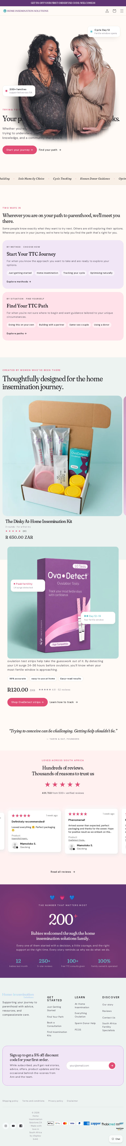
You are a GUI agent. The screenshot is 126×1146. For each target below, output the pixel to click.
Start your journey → (19, 150)
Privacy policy (55, 1101)
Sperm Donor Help (85, 1023)
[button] (122, 11)
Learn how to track (62, 702)
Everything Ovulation (81, 1015)
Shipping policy (10, 1101)
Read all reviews (61, 871)
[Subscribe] (112, 1065)
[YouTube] (13, 1126)
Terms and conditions (33, 1101)
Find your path (48, 150)
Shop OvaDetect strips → (27, 702)
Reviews (107, 1010)
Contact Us (108, 1017)
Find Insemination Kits (57, 1033)
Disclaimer (72, 1101)
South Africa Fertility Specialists (109, 1027)
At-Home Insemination (82, 1005)
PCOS (78, 1029)
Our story (107, 1004)
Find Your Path (55, 1016)
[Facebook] (21, 1126)
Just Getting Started (54, 1008)
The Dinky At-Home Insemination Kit (38, 521)
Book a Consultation (54, 1024)
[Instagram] (5, 1126)
